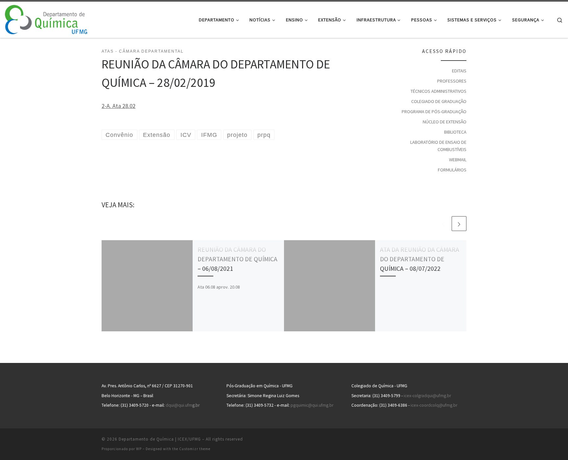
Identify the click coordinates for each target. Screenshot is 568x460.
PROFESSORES (451, 81)
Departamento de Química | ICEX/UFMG (160, 439)
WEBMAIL (457, 160)
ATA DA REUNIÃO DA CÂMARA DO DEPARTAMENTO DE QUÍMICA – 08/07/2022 (419, 258)
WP (139, 449)
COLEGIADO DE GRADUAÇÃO (438, 101)
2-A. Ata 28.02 (118, 106)
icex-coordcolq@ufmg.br (434, 405)
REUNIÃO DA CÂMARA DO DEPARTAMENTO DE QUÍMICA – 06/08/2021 (237, 258)
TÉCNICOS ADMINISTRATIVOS (438, 91)
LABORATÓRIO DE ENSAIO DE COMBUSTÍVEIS (438, 145)
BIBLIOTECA (455, 132)
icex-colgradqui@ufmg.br (427, 395)
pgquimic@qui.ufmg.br (312, 405)
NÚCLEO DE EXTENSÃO (444, 122)
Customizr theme (194, 449)
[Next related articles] (459, 223)
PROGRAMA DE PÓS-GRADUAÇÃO (434, 112)
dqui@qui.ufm (183, 405)
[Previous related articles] (443, 223)
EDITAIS (459, 71)
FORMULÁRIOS (452, 170)
